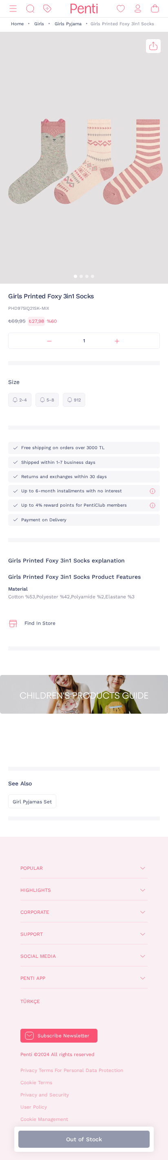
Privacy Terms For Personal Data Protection (71, 1070)
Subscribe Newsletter (63, 1036)
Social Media (38, 956)
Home (17, 23)
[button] (75, 276)
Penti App (32, 978)
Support (31, 934)
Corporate (34, 912)
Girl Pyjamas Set (32, 802)
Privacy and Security (44, 1095)
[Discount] (47, 9)
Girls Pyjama (68, 23)
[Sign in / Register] (138, 9)
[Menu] (13, 9)
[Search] (30, 9)
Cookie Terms (36, 1082)
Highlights (35, 890)
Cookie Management (44, 1119)
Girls (39, 23)
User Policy (33, 1107)
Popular (31, 868)
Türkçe (30, 1001)
